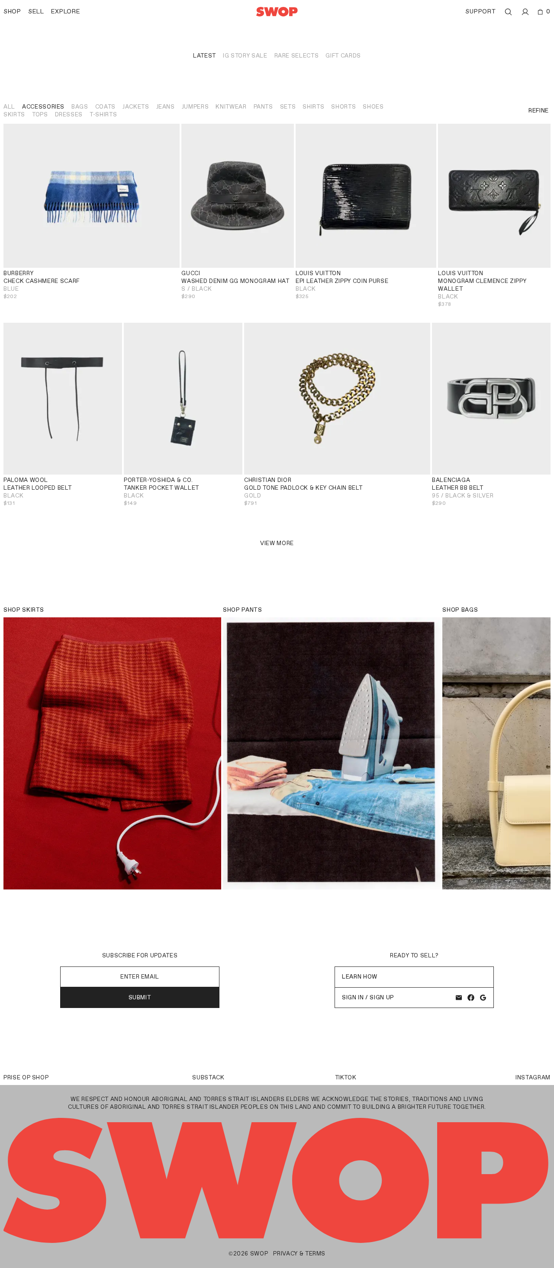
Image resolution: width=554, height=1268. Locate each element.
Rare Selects (296, 55)
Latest (204, 55)
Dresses (69, 114)
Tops (40, 114)
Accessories (43, 106)
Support (480, 11)
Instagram (533, 1077)
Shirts (313, 106)
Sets (288, 106)
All (9, 106)
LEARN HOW (359, 976)
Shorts (343, 106)
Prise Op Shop (25, 1077)
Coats (105, 106)
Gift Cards (343, 55)
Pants (263, 106)
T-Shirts (103, 114)
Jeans (165, 106)
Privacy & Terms (299, 1253)
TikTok (346, 1077)
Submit (140, 997)
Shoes (373, 106)
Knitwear (231, 106)
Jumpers (195, 106)
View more (277, 543)
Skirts (14, 114)
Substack (208, 1077)
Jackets (135, 106)
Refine (538, 110)
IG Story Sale (245, 55)
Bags (79, 106)
